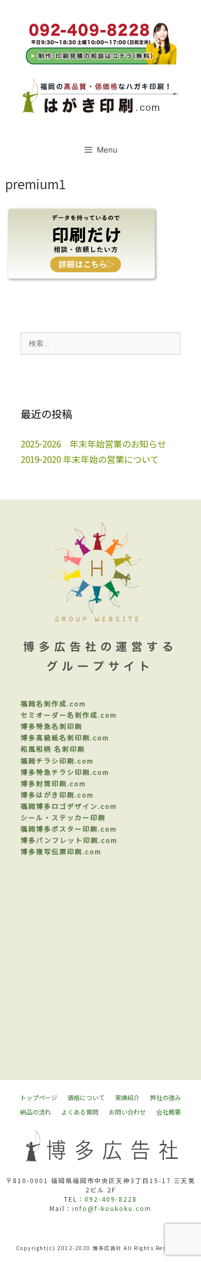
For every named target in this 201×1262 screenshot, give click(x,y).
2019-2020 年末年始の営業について (90, 459)
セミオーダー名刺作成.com (69, 715)
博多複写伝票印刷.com (61, 851)
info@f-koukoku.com (112, 1208)
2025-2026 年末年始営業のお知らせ (93, 443)
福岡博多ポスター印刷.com (69, 829)
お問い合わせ (127, 1111)
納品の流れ (35, 1111)
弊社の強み (165, 1097)
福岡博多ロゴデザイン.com (69, 806)
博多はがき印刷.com (57, 795)
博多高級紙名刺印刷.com (65, 737)
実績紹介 (127, 1097)
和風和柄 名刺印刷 (53, 749)
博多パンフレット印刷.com (69, 840)
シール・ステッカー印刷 (63, 817)
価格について (86, 1097)
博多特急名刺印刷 (51, 726)
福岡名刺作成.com (53, 703)
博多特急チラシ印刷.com (65, 772)
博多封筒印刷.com (53, 783)
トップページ (38, 1097)
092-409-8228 (111, 1198)
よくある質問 (79, 1111)
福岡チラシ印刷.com (57, 761)
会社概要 (168, 1111)
